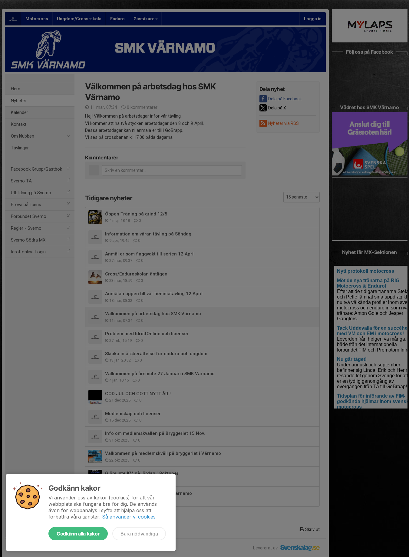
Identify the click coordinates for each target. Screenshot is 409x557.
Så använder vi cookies (129, 517)
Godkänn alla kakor (78, 534)
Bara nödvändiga (139, 534)
